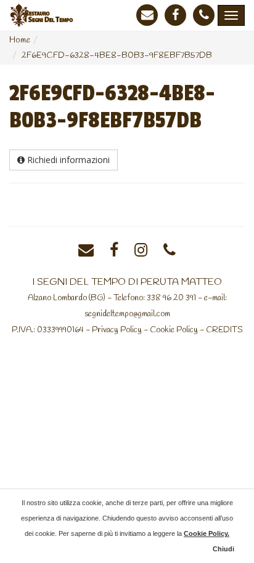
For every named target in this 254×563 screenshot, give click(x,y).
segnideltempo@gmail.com (127, 313)
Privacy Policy (117, 329)
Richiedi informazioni (67, 160)
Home (19, 40)
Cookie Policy (174, 329)
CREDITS (224, 329)
